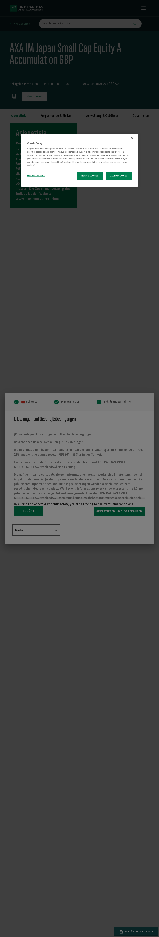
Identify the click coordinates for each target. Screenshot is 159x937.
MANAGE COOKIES (36, 175)
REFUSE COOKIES (89, 175)
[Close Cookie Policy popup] (132, 138)
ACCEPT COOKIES (118, 175)
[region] (79, 160)
